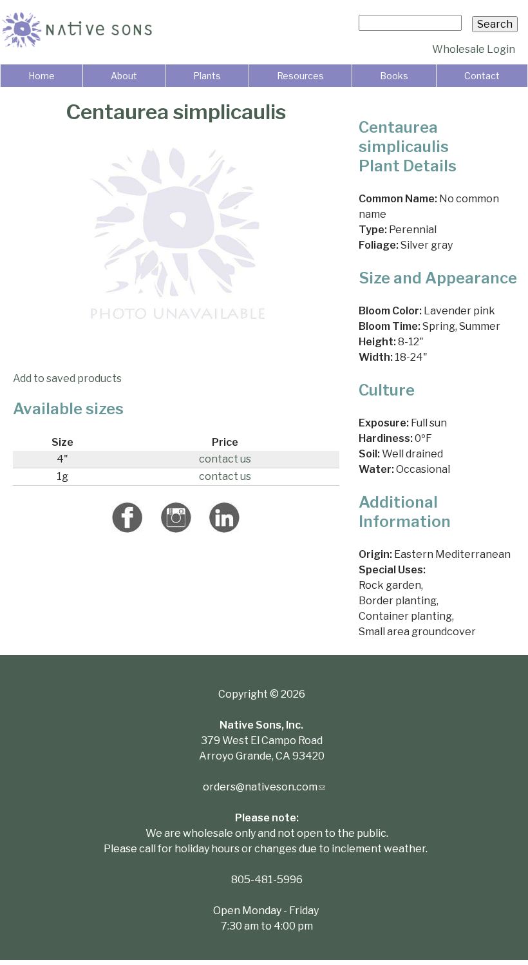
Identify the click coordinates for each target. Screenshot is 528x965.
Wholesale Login (473, 49)
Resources (300, 75)
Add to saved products (67, 378)
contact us (225, 459)
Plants (207, 75)
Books (394, 75)
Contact (482, 75)
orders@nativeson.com (264, 787)
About (124, 75)
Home (41, 75)
